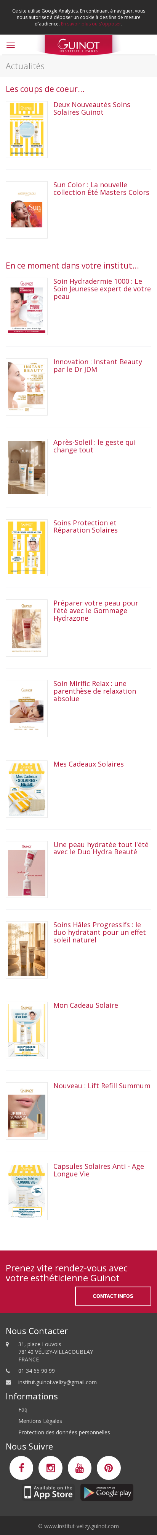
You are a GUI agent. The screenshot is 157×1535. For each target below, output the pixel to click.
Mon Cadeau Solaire (85, 1005)
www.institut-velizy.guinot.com (81, 1526)
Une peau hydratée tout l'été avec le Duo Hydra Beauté (101, 848)
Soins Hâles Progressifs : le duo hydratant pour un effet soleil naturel (99, 932)
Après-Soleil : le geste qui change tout (94, 446)
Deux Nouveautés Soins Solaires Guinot (91, 108)
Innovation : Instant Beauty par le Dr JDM (97, 365)
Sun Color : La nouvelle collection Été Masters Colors (101, 188)
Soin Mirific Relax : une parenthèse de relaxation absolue (94, 691)
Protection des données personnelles (64, 1432)
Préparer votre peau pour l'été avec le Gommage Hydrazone (95, 610)
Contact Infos (113, 1295)
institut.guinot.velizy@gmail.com (57, 1382)
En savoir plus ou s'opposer (91, 24)
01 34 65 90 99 (36, 1370)
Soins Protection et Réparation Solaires (85, 526)
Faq (22, 1409)
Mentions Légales (40, 1420)
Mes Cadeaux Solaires (89, 763)
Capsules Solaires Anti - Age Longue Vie (98, 1170)
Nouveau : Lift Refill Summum (102, 1085)
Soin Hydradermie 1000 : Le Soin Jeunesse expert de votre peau (102, 289)
